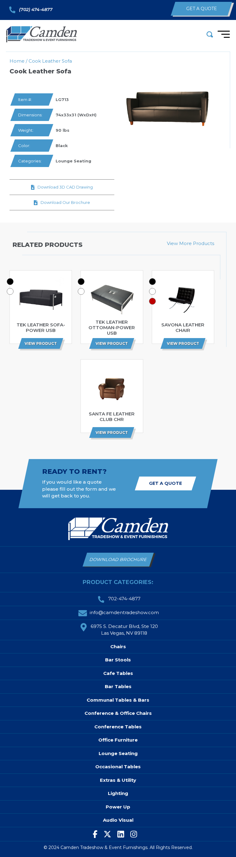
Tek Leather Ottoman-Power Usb (111, 327)
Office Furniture (118, 740)
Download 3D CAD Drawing (65, 187)
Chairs (118, 646)
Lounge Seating (73, 160)
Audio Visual (118, 820)
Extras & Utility (118, 780)
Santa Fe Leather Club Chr (112, 416)
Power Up (118, 807)
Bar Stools (118, 660)
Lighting (118, 793)
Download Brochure (118, 559)
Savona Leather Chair (182, 327)
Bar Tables (118, 686)
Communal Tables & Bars (118, 700)
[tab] (10, 281)
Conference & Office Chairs (118, 713)
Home (17, 61)
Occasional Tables (118, 766)
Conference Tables (118, 727)
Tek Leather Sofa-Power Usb (41, 327)
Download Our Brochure (65, 202)
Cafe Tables (118, 673)
